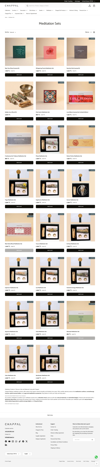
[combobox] (53, 6)
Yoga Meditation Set (10, 200)
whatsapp (77, 1)
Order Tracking (68, 1)
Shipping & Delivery (55, 448)
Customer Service (70, 461)
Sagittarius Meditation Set (43, 200)
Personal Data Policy (55, 439)
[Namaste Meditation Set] (81, 315)
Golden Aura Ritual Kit (11, 112)
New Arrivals (78, 461)
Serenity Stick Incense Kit (73, 68)
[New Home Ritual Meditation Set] (19, 227)
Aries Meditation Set (41, 332)
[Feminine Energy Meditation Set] (81, 271)
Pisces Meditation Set (41, 156)
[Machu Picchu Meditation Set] (81, 139)
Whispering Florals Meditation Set (45, 68)
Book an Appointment (31, 14)
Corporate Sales (18, 14)
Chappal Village (62, 461)
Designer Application (41, 439)
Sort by (7, 32)
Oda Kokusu (32, 10)
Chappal (9, 461)
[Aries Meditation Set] (50, 315)
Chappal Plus (8, 14)
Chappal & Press (39, 430)
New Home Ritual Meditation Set (13, 244)
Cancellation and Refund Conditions (59, 442)
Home (6, 17)
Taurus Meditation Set (42, 244)
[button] (94, 5)
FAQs (52, 436)
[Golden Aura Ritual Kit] (19, 96)
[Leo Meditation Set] (50, 271)
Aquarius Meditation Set (11, 332)
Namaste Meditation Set (73, 332)
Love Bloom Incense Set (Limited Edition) (77, 112)
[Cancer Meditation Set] (81, 183)
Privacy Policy (54, 445)
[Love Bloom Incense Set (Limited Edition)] (81, 96)
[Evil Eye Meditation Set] (81, 227)
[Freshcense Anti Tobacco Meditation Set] (19, 139)
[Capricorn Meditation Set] (19, 271)
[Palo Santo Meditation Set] (50, 96)
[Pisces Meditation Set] (50, 139)
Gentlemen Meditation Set (43, 375)
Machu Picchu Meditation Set (74, 156)
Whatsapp (93, 461)
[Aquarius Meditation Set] (19, 315)
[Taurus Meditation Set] (50, 227)
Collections (7, 10)
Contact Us (53, 427)
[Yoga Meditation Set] (19, 183)
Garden (41, 10)
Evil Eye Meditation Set (73, 244)
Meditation (48, 10)
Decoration (23, 10)
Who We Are (39, 427)
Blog (37, 433)
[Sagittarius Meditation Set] (50, 183)
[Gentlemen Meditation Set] (50, 359)
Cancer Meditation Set (72, 200)
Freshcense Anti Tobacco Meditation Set (15, 156)
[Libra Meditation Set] (19, 359)
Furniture (14, 10)
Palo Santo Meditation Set (43, 112)
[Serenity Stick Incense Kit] (81, 52)
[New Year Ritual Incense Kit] (19, 52)
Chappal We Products (60, 10)
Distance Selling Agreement (57, 433)
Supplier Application (40, 436)
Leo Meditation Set (41, 288)
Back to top (50, 415)
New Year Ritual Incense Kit (12, 68)
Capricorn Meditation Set (11, 288)
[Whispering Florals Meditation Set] (50, 52)
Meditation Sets (11, 17)
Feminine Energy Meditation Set (75, 288)
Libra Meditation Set (10, 375)
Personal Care (83, 10)
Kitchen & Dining (73, 10)
